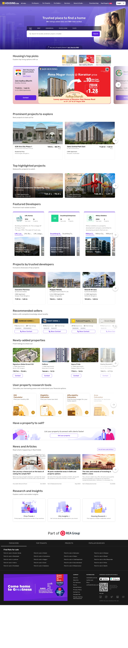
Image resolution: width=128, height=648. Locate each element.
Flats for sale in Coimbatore (42, 556)
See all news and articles (106, 449)
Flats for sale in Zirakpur (101, 553)
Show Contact (27, 331)
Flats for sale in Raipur (70, 556)
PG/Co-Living (63, 28)
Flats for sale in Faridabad (11, 566)
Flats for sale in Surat (40, 562)
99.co (88, 582)
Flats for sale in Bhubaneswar (72, 566)
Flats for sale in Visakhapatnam (73, 559)
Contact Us (76, 592)
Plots (74, 28)
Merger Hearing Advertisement (77, 597)
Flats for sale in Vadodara (41, 566)
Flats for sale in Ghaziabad (11, 556)
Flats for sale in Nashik (100, 566)
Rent (38, 28)
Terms (75, 585)
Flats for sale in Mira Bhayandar (103, 559)
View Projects (27, 76)
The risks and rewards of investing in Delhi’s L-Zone (96, 473)
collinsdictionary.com (92, 585)
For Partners (77, 582)
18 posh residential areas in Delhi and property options (62, 473)
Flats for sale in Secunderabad (73, 562)
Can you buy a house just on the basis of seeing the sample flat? (28, 473)
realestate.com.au (91, 577)
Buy (30, 28)
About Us (75, 580)
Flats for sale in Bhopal (101, 556)
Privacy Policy (77, 589)
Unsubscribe (76, 594)
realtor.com (89, 580)
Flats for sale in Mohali (40, 553)
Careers (75, 577)
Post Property (106, 3)
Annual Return (77, 587)
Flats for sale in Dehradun (71, 553)
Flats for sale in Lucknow (11, 559)
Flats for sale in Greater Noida (12, 553)
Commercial (50, 28)
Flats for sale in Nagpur (40, 559)
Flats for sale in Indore (10, 562)
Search (95, 34)
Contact (25, 98)
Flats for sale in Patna (100, 562)
